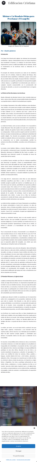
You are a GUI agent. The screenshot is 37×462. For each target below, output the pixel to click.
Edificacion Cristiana (21, 3)
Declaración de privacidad (23, 459)
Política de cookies (11, 459)
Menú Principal (25, 393)
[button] (34, 428)
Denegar (18, 451)
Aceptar (18, 446)
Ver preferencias (18, 456)
